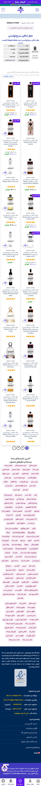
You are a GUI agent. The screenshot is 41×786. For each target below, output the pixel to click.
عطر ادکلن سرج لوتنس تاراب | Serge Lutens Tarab (10, 329)
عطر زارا (15, 553)
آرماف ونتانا (5, 536)
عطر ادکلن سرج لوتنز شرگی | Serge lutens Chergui (30, 105)
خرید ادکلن (32, 603)
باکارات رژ (20, 586)
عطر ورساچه (8, 495)
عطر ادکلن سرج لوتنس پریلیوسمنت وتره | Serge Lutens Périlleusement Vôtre (10, 293)
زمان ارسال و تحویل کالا (29, 732)
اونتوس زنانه (6, 511)
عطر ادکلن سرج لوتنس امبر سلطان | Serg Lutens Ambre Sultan (10, 105)
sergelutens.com (10, 60)
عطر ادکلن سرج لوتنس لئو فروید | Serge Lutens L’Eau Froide (10, 254)
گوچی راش (15, 582)
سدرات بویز (14, 561)
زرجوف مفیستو (17, 545)
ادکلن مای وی (9, 628)
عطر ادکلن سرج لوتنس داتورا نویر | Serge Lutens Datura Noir (30, 217)
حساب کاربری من (31, 724)
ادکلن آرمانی (32, 628)
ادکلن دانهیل (22, 632)
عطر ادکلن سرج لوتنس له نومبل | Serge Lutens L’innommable (30, 399)
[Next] (14, 448)
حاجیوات (21, 570)
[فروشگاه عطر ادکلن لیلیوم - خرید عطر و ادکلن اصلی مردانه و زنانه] (20, 10)
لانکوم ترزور (10, 523)
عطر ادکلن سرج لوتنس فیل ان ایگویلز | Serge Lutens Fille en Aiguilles (30, 181)
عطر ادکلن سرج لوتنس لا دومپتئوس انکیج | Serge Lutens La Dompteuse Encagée (30, 330)
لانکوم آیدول (21, 523)
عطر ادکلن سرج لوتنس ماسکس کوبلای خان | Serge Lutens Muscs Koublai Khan (10, 400)
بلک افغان (13, 482)
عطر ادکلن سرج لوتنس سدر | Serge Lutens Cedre (10, 217)
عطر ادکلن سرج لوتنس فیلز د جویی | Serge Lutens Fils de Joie (30, 365)
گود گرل (18, 515)
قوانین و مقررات (31, 728)
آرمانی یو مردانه (21, 628)
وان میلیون (19, 578)
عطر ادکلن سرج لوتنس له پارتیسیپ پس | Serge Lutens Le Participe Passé (30, 435)
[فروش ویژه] (20, 782)
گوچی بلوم (6, 582)
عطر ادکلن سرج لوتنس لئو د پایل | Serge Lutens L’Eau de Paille (10, 434)
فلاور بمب (18, 590)
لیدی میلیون (9, 578)
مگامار (5, 482)
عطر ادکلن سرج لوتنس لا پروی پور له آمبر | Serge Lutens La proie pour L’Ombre (30, 293)
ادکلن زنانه (22, 603)
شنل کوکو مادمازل (21, 486)
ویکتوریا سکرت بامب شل (28, 553)
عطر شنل (33, 486)
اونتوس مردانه (17, 511)
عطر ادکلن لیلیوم (27, 23)
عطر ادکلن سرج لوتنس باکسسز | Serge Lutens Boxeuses (10, 365)
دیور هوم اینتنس (19, 478)
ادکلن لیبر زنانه (30, 624)
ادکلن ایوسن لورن (21, 620)
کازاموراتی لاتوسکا (21, 549)
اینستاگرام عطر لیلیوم (29, 741)
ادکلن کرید (28, 511)
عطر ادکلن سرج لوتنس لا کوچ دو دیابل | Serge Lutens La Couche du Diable (10, 143)
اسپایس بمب (8, 590)
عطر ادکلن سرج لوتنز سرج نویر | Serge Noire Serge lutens (30, 254)
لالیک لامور (5, 470)
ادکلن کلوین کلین (10, 603)
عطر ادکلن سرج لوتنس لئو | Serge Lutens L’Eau (10, 181)
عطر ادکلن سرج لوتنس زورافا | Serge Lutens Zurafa (30, 142)
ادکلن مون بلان (33, 594)
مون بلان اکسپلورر (8, 594)
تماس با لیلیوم (31, 737)
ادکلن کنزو (9, 636)
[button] (37, 10)
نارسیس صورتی (33, 574)
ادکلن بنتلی (10, 611)
